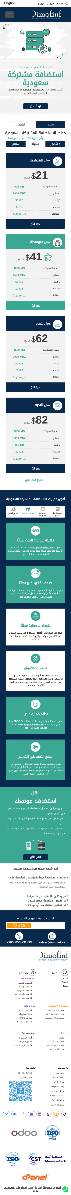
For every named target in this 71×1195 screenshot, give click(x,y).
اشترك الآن (19, 925)
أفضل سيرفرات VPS (56, 1010)
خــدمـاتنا (64, 1033)
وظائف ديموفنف (57, 1086)
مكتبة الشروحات (57, 1091)
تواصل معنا (31, 1068)
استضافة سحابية (25, 998)
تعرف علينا (60, 1073)
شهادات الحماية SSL (55, 1045)
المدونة (65, 982)
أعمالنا (65, 986)
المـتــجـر (65, 978)
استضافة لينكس (25, 983)
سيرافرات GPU (25, 1018)
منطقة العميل (26, 1077)
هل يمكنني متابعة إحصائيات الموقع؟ (46, 896)
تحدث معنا (56, 973)
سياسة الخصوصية (57, 1096)
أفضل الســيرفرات (25, 1010)
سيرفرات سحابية (29, 1033)
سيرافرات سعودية (24, 1022)
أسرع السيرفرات (25, 1038)
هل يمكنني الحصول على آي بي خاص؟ (45, 904)
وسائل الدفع (59, 1082)
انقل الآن (35, 856)
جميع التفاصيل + (35, 480)
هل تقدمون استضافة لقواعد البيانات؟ (46, 900)
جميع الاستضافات (28, 978)
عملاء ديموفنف (58, 1077)
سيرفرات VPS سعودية (58, 1006)
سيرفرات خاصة (29, 1006)
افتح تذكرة (24, 973)
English (10, 3)
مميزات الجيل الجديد (23, 1045)
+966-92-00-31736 (23, 1073)
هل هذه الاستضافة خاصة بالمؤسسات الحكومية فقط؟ (37, 877)
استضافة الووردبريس (23, 994)
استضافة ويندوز (25, 987)
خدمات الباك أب (58, 1041)
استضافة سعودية (24, 990)
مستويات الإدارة (25, 1014)
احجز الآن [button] (36, 224)
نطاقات (61, 1038)
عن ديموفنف (63, 1068)
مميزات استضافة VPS (55, 1014)
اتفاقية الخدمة (56, 1100)
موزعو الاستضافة (57, 1049)
